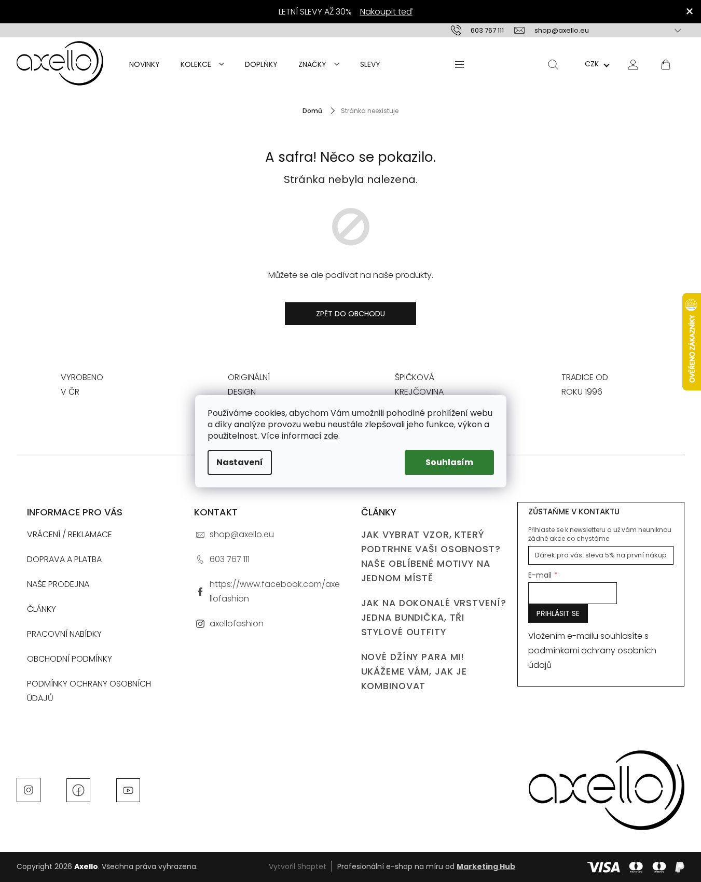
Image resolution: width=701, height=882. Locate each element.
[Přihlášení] (633, 64)
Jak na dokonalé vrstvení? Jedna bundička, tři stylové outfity (433, 617)
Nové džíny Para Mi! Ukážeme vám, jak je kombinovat (414, 671)
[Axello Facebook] (78, 789)
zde (331, 436)
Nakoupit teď (386, 12)
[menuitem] (144, 64)
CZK (592, 64)
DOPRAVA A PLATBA (64, 559)
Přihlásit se (558, 613)
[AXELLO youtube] (128, 789)
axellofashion (237, 623)
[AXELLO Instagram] (28, 789)
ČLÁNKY (41, 609)
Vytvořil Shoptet (297, 866)
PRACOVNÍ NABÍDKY (64, 634)
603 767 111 (230, 559)
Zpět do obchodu (350, 314)
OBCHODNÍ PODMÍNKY (69, 659)
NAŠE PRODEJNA (58, 584)
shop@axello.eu (242, 534)
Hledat (553, 64)
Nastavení (239, 462)
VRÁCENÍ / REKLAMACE (69, 534)
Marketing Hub (486, 866)
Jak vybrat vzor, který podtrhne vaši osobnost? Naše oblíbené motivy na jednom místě (431, 556)
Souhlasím (449, 462)
